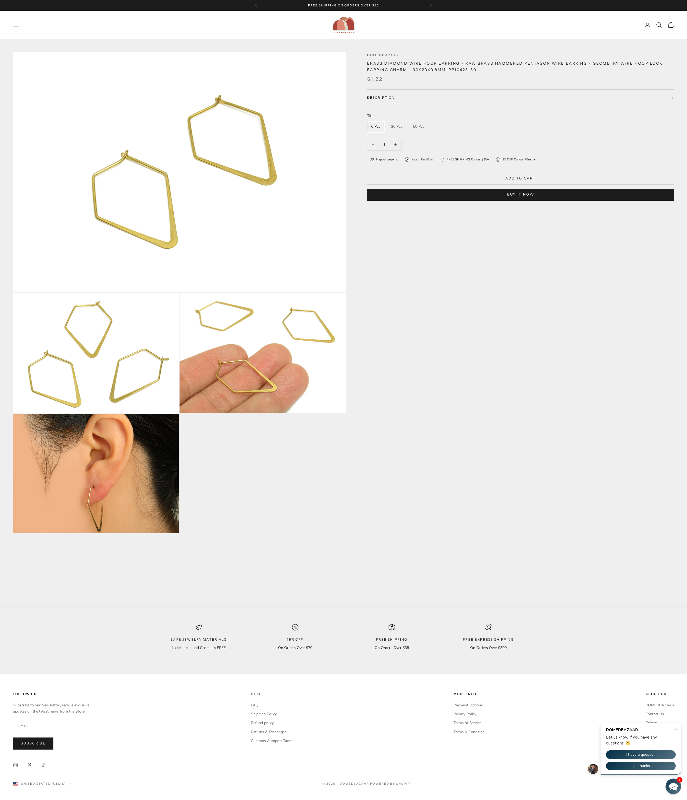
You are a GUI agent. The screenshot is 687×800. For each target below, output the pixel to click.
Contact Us (654, 714)
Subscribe (33, 743)
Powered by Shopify (391, 784)
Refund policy (262, 722)
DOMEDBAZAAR (659, 705)
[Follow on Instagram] (15, 765)
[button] (673, 786)
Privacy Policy (465, 714)
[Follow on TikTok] (43, 765)
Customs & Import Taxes (272, 740)
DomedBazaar (383, 55)
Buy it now (520, 194)
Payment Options (468, 705)
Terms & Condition (469, 732)
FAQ (254, 705)
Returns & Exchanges (269, 732)
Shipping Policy (264, 714)
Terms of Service (467, 722)
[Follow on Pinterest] (29, 765)
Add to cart (520, 178)
